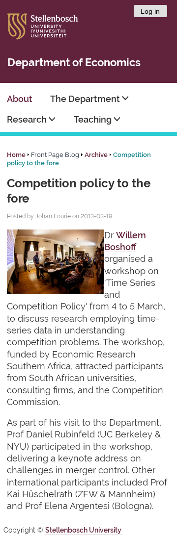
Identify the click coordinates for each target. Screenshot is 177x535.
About (19, 99)
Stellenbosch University (83, 530)
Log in (150, 11)
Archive (96, 154)
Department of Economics (74, 62)
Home (16, 154)
